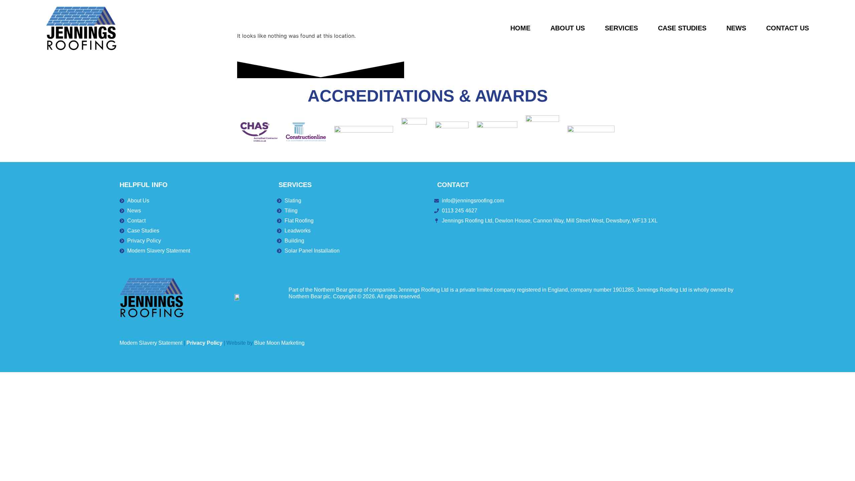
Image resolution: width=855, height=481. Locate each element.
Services (621, 28)
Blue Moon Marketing (279, 343)
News (736, 28)
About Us (567, 28)
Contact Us (787, 28)
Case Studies (682, 28)
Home (520, 28)
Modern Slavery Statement (151, 343)
